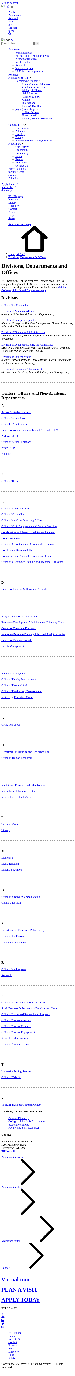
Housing (20, 134)
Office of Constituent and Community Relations (27, 544)
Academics (14, 15)
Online (26, 99)
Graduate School (10, 724)
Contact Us (21, 165)
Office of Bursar (10, 481)
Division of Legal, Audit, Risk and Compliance (27, 344)
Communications (10, 538)
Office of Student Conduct (16, 1026)
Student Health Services (14, 1038)
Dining (19, 137)
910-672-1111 (9, 1150)
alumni (12, 175)
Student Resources (18, 1124)
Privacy (12, 1345)
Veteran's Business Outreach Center (21, 1104)
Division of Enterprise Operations (19, 320)
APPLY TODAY (20, 1300)
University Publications (14, 941)
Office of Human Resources (16, 757)
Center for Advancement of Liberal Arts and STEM (29, 430)
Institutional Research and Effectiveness (23, 785)
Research (13, 18)
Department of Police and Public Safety (23, 930)
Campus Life (15, 124)
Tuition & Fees (30, 112)
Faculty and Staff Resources (23, 1127)
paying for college (25, 109)
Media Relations (10, 863)
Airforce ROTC (10, 435)
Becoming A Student (26, 80)
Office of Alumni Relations (16, 441)
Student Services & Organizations (33, 140)
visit (10, 21)
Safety (11, 1357)
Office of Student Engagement (18, 1032)
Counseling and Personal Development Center (26, 555)
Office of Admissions (13, 418)
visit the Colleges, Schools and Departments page (33, 289)
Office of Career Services (15, 508)
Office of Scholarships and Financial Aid (23, 1002)
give (10, 24)
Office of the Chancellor (14, 305)
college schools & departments (32, 55)
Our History (22, 146)
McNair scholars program (29, 71)
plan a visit (7, 187)
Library (5, 830)
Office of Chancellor (12, 514)
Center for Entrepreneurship (16, 640)
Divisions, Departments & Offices (27, 257)
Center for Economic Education (18, 628)
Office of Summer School (15, 1044)
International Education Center (18, 791)
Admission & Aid (18, 77)
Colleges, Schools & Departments (27, 1121)
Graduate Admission (33, 87)
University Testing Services (16, 1071)
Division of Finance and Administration (23, 332)
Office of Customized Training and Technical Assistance (32, 561)
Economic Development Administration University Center (33, 622)
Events (19, 159)
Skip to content (9, 2)
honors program (24, 68)
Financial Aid (29, 115)
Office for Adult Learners (15, 424)
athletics (12, 27)
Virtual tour (15, 1279)
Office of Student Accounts (16, 1020)
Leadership (21, 149)
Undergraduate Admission (36, 84)
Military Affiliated (32, 90)
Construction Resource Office (17, 550)
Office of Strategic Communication (20, 896)
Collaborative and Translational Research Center (28, 532)
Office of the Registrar (13, 969)
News (18, 156)
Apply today (8, 184)
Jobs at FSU (22, 162)
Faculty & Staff (16, 254)
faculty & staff (16, 171)
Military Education (11, 869)
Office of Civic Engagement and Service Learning (29, 526)
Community (21, 153)
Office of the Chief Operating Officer (21, 520)
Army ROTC (8, 447)
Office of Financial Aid (14, 685)
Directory (13, 1351)
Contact (12, 1342)
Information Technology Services (19, 797)
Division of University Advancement (21, 369)
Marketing (7, 857)
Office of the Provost (12, 936)
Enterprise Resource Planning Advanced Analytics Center (33, 634)
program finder (23, 52)
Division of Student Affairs (16, 356)
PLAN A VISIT (19, 1290)
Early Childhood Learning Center (19, 616)
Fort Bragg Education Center (17, 697)
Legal (11, 1354)
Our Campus (22, 127)
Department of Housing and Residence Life (25, 751)
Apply (11, 11)
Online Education (11, 902)
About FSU (14, 143)
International (29, 102)
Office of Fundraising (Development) (21, 691)
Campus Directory (18, 1118)
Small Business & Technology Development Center (29, 1008)
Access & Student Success (16, 412)
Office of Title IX (11, 1077)
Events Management (12, 646)
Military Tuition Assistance (37, 118)
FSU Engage (15, 1332)
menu (11, 30)
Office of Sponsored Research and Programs (25, 1014)
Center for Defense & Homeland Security (24, 589)
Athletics (20, 131)
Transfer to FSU (31, 96)
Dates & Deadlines (32, 105)
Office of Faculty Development (18, 679)
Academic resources (26, 58)
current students (17, 168)
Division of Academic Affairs (17, 311)
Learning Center (10, 824)
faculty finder (22, 62)
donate (5, 190)
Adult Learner (30, 93)
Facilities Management (13, 673)
